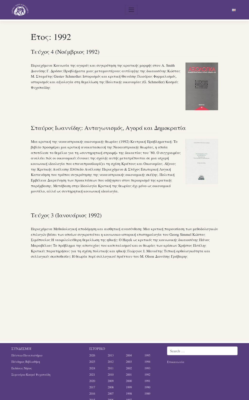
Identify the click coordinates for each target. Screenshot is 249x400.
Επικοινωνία (175, 362)
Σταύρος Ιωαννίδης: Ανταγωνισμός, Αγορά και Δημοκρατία (108, 128)
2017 (92, 387)
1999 (129, 387)
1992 (147, 375)
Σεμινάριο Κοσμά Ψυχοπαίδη (30, 375)
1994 (147, 362)
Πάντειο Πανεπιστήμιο (26, 355)
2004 (129, 355)
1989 (147, 393)
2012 (111, 362)
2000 (129, 381)
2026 (92, 355)
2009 (111, 381)
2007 (111, 393)
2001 (129, 375)
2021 (92, 375)
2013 (111, 355)
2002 (129, 368)
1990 (147, 387)
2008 (111, 387)
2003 (129, 362)
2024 (92, 368)
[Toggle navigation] (131, 9)
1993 (147, 368)
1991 (147, 381)
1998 (129, 393)
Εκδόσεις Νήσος (21, 368)
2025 (92, 362)
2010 (111, 375)
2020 (92, 381)
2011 (111, 368)
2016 (92, 393)
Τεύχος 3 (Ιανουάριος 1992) (66, 215)
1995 (147, 355)
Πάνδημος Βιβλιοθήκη (25, 362)
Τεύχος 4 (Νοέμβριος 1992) (65, 51)
